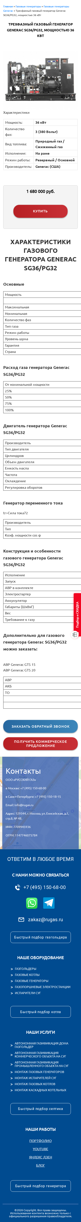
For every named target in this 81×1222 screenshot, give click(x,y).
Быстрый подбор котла (40, 1012)
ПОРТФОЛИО (40, 1141)
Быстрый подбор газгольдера (40, 937)
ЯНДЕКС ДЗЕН (40, 1157)
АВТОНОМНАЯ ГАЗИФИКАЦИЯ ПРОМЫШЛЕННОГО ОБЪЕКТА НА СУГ (42, 1064)
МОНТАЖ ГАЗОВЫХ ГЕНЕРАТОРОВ (39, 1072)
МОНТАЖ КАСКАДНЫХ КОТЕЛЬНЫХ (40, 1090)
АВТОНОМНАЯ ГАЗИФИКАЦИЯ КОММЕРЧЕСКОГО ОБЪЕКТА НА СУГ (40, 1054)
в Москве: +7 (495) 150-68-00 (26, 788)
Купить (40, 211)
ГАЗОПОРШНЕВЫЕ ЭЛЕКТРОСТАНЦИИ (42, 987)
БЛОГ (40, 1165)
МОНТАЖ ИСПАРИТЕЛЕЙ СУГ (35, 1078)
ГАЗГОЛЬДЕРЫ (25, 969)
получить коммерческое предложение (40, 744)
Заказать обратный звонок (41, 726)
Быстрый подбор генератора (40, 1186)
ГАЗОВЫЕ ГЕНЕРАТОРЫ (31, 981)
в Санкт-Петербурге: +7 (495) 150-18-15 (33, 796)
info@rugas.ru (23, 805)
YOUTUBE (40, 1149)
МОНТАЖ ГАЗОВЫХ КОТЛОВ (35, 1084)
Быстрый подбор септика (40, 1109)
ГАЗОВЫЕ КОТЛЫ (27, 975)
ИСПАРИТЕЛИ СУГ (28, 993)
